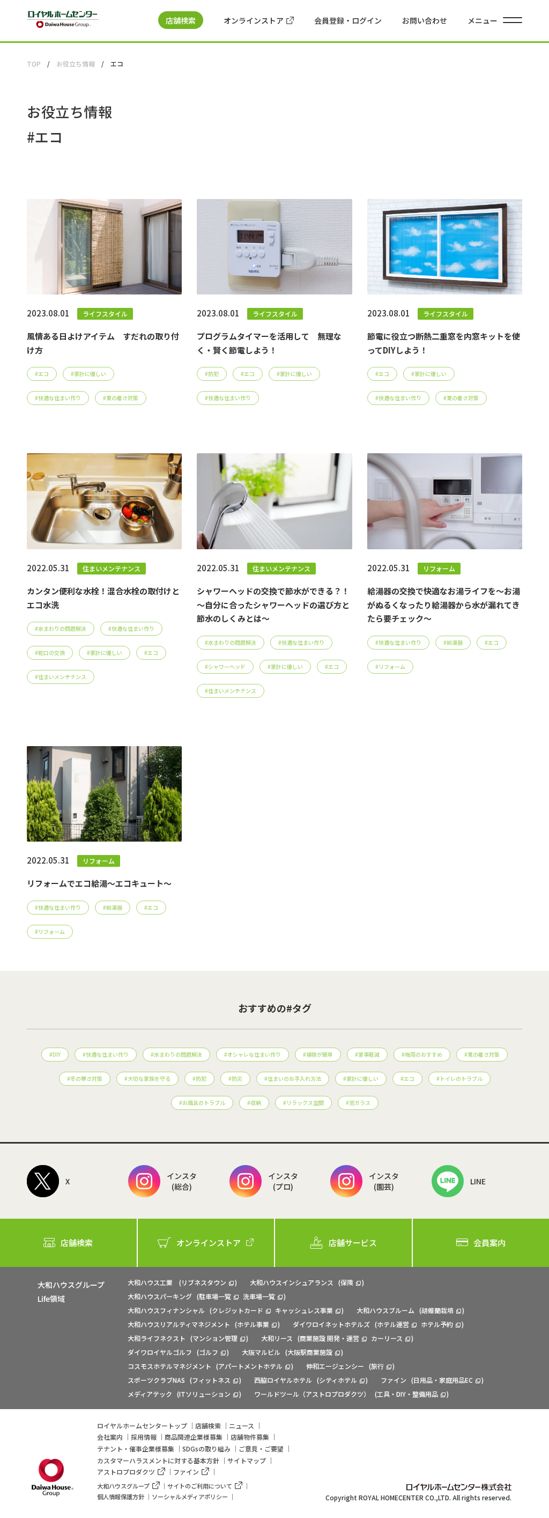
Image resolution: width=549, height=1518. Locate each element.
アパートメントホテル (250, 1365)
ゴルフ (208, 1352)
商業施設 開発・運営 (329, 1338)
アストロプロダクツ (126, 1471)
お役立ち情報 (75, 63)
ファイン (186, 1471)
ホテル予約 (437, 1324)
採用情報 (144, 1436)
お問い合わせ (424, 20)
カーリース (387, 1338)
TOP (34, 63)
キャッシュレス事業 (304, 1310)
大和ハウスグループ (123, 1486)
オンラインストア (254, 20)
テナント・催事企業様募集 (135, 1448)
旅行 (377, 1365)
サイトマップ (246, 1460)
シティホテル (338, 1379)
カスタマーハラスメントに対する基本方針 (158, 1460)
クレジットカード (237, 1310)
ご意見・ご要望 (261, 1448)
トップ (142, 1425)
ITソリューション (205, 1393)
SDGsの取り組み (206, 1448)
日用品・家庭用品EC (443, 1379)
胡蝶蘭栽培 (437, 1310)
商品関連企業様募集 (193, 1436)
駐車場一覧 (215, 1296)
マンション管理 (215, 1338)
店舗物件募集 (250, 1436)
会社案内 (110, 1436)
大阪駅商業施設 (309, 1352)
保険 (346, 1282)
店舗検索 (181, 20)
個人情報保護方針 (120, 1496)
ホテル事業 (253, 1324)
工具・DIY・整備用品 (407, 1393)
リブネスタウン (203, 1282)
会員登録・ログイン (348, 20)
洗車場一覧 (259, 1296)
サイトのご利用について (199, 1486)
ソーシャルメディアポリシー (190, 1496)
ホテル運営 (393, 1324)
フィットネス (211, 1379)
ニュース (241, 1425)
